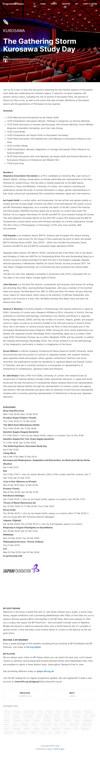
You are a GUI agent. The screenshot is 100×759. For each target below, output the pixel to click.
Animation (77, 712)
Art (56, 724)
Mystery (68, 720)
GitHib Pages (58, 749)
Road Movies (46, 724)
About (54, 4)
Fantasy (16, 716)
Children (57, 720)
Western (37, 720)
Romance (88, 712)
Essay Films (86, 724)
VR (65, 733)
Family (63, 724)
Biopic (27, 720)
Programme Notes (13, 3)
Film (75, 728)
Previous (24, 694)
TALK (58, 733)
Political (33, 733)
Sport (15, 724)
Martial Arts (74, 724)
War (92, 716)
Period (58, 712)
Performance (21, 733)
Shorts (7, 720)
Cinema (36, 728)
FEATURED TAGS (10, 706)
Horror (40, 712)
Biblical (27, 728)
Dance (46, 728)
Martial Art (85, 728)
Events (34, 724)
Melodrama (87, 720)
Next (72, 694)
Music (57, 716)
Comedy (17, 712)
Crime (67, 712)
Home (43, 4)
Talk (85, 716)
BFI (76, 4)
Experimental (28, 716)
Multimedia (9, 733)
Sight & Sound (90, 4)
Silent (7, 724)
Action (65, 716)
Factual (67, 728)
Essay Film (56, 728)
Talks (39, 716)
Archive (66, 4)
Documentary (29, 712)
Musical (48, 716)
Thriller (49, 712)
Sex (50, 733)
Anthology (16, 728)
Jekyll (49, 749)
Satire (77, 720)
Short (7, 728)
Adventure (76, 716)
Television (17, 720)
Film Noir (47, 720)
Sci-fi (42, 733)
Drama (7, 712)
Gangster (24, 724)
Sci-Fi (7, 716)
